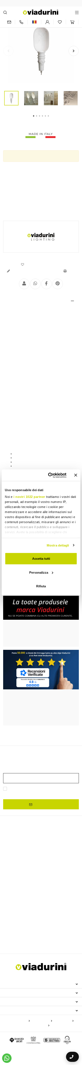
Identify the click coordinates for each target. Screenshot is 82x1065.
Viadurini (12, 993)
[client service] (21, 22)
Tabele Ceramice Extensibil (22, 853)
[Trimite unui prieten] (24, 284)
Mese (8, 880)
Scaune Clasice (14, 913)
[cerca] (5, 12)
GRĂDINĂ (12, 926)
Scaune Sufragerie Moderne (24, 919)
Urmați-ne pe (15, 1010)
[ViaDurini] (40, 12)
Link (50, 793)
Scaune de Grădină (59, 919)
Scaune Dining (16, 906)
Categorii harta (42, 1021)
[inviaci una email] (9, 22)
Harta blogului (63, 1021)
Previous (8, 51)
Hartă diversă (39, 1025)
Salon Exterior (41, 933)
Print (70, 271)
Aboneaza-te (42, 804)
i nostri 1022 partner (29, 496)
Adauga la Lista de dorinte (42, 264)
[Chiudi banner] (75, 475)
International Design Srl (27, 984)
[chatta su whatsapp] (7, 1058)
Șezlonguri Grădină (16, 933)
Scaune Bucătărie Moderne (45, 913)
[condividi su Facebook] (46, 284)
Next (74, 51)
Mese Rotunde (13, 887)
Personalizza (38, 572)
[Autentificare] (47, 22)
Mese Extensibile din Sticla (23, 866)
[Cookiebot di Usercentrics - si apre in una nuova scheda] (49, 475)
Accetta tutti (41, 558)
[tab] (41, 301)
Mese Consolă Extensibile (23, 872)
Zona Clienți (15, 1001)
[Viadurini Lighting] (41, 237)
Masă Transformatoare (19, 897)
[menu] (77, 12)
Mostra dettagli (58, 545)
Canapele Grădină (66, 933)
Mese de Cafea (13, 892)
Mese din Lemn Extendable (23, 860)
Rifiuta (41, 586)
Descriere (15, 301)
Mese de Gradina (50, 897)
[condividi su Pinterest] (57, 284)
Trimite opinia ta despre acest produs (35, 271)
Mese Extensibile (18, 846)
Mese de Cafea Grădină (21, 940)
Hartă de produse (18, 1021)
